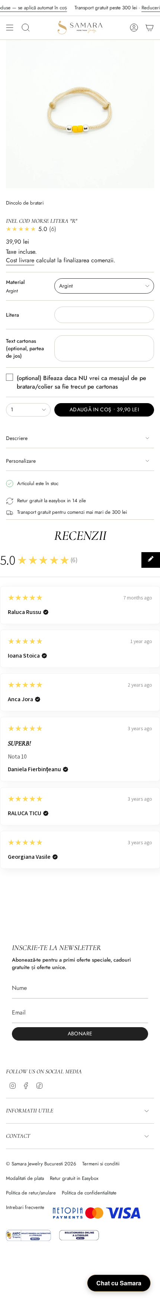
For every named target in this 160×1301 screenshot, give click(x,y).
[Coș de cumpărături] (149, 27)
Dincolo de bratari (25, 202)
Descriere (17, 438)
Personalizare (21, 461)
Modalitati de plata (25, 1178)
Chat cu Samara (118, 1283)
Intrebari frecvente (25, 1207)
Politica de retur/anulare (31, 1192)
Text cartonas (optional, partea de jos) (25, 348)
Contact (18, 1136)
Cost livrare (20, 260)
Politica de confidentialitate (89, 1192)
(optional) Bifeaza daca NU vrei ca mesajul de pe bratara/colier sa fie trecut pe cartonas (81, 382)
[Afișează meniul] (9, 27)
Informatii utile (29, 1110)
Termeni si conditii (100, 1163)
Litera (12, 315)
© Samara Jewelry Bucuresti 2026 (41, 1163)
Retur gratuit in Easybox (74, 1178)
